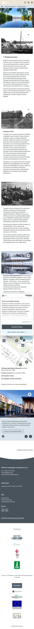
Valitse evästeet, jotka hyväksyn (16, 332)
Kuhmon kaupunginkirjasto (13, 431)
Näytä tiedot (25, 322)
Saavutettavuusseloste (8, 502)
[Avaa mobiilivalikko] (32, 3)
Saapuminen (5, 498)
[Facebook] (2, 510)
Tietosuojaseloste (6, 500)
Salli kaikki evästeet (17, 326)
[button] (26, 436)
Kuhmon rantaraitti (10, 6)
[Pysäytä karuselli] (3, 436)
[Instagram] (6, 510)
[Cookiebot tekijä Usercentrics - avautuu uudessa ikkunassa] (25, 296)
